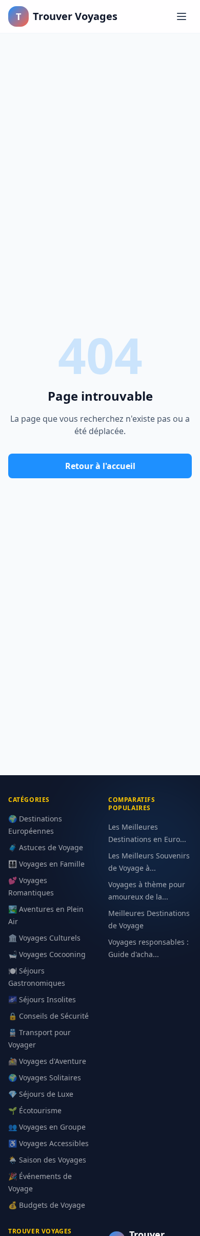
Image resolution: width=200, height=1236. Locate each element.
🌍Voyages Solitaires (44, 1077)
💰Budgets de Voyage (46, 1205)
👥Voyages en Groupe (47, 1127)
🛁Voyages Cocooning (47, 954)
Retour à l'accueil (100, 466)
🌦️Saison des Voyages (47, 1160)
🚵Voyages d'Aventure (47, 1061)
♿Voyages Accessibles (48, 1143)
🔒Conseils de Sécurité (48, 1016)
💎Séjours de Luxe (40, 1094)
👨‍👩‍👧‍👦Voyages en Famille (46, 864)
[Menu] (181, 16)
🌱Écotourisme (35, 1110)
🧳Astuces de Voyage (45, 847)
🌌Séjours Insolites (42, 999)
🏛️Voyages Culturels (44, 938)
